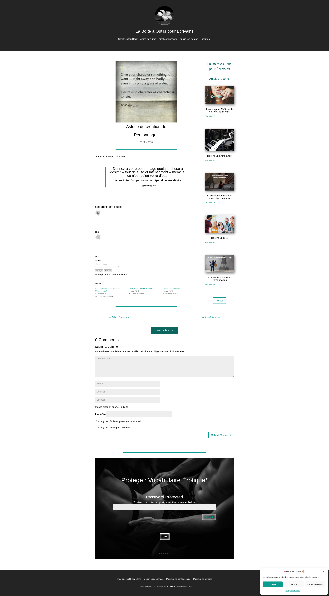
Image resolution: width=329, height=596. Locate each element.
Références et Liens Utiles (129, 579)
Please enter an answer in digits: (112, 407)
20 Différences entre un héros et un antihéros (219, 196)
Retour (219, 300)
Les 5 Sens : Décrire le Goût (140, 288)
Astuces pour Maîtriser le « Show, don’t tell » (219, 110)
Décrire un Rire (219, 237)
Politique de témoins (293, 591)
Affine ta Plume (148, 39)
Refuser (294, 584)
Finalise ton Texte (168, 39)
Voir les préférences (315, 584)
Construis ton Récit (128, 39)
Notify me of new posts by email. (115, 427)
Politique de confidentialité (178, 579)
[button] (324, 571)
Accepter (272, 584)
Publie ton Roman (189, 39)
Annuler (108, 271)
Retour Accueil (164, 330)
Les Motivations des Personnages (219, 278)
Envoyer (99, 271)
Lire (164, 536)
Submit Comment (221, 435)
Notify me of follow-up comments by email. (120, 421)
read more (210, 116)
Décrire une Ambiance (172, 288)
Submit (209, 517)
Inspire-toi (206, 39)
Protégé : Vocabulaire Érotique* (164, 480)
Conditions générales (153, 579)
